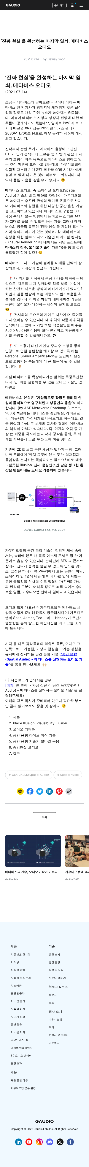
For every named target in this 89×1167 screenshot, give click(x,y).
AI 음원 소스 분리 (21, 977)
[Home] (13, 5)
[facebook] (30, 791)
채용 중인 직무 (19, 1080)
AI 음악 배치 (18, 1008)
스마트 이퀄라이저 (21, 1047)
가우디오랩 (55, 1019)
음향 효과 (16, 1063)
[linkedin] (49, 791)
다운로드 (54, 1042)
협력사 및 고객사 (58, 1035)
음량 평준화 (18, 993)
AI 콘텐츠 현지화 (20, 954)
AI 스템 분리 (18, 1001)
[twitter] (39, 791)
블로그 (53, 994)
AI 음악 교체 (18, 970)
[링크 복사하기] (49, 791)
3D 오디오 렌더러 (21, 1055)
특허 (51, 1027)
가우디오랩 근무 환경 (23, 1088)
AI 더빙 (15, 962)
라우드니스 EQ (19, 1040)
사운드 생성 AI (57, 977)
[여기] (10, 685)
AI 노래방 (16, 985)
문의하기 (59, 5)
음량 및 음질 (56, 970)
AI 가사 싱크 (18, 1016)
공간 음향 (16, 1024)
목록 (44, 817)
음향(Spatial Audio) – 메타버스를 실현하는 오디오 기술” (43, 659)
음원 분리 (54, 954)
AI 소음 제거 (18, 1032)
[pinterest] (59, 791)
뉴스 (51, 1002)
